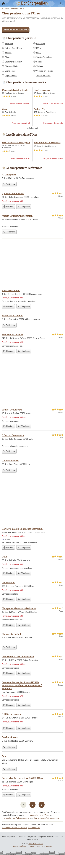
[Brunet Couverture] (32, 415)
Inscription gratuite (44, 846)
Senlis (39, 62)
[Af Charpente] (32, 176)
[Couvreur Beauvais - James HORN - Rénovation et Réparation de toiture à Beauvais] (32, 691)
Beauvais (9, 43)
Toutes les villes (43, 75)
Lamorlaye (40, 43)
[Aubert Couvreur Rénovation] (32, 221)
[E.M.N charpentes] (32, 718)
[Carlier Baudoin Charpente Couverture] (32, 535)
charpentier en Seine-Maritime (46, 818)
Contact (32, 846)
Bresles (8, 53)
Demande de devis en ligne (16, 29)
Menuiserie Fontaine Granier (15, 89)
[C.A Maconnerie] (32, 462)
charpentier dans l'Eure (39, 815)
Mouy (38, 53)
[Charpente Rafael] (32, 637)
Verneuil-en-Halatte (44, 71)
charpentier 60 (34, 827)
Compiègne (10, 71)
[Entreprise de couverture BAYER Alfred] (32, 784)
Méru (38, 48)
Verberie (39, 66)
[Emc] (32, 760)
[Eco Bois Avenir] (32, 739)
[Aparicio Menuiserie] (32, 197)
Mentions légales (20, 846)
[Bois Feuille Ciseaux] (32, 340)
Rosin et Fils (39, 109)
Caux (4, 109)
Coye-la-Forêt (11, 75)
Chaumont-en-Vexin (13, 62)
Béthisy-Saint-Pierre (13, 48)
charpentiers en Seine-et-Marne (15, 818)
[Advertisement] (32, 501)
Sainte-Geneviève (44, 57)
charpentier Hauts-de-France (14, 827)
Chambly (9, 57)
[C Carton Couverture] (32, 440)
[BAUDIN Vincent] (32, 295)
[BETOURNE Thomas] (32, 317)
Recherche (61, 3)
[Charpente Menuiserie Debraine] (32, 614)
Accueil (3, 3)
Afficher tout (32, 128)
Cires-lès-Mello (11, 66)
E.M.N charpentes (42, 89)
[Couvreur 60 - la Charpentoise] (32, 662)
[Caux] (32, 562)
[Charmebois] (32, 588)
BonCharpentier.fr (36, 844)
